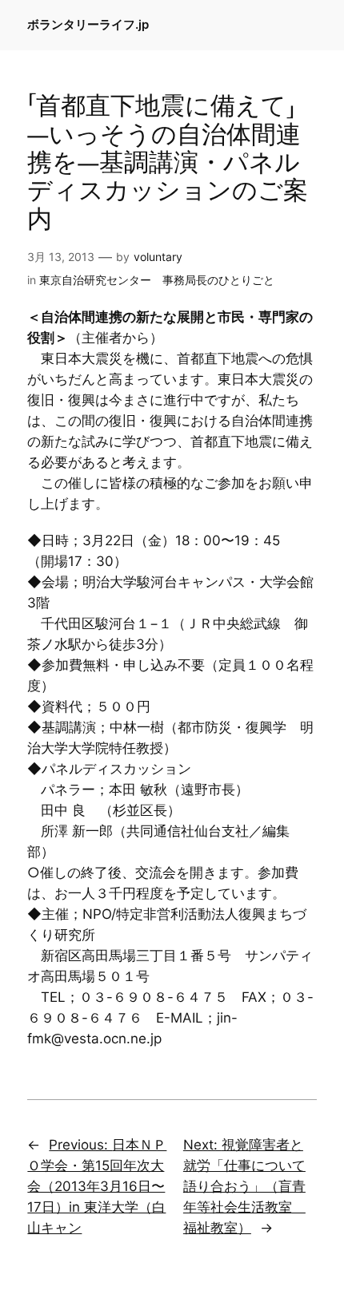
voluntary (158, 256)
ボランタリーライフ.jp (88, 25)
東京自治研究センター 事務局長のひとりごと (156, 280)
